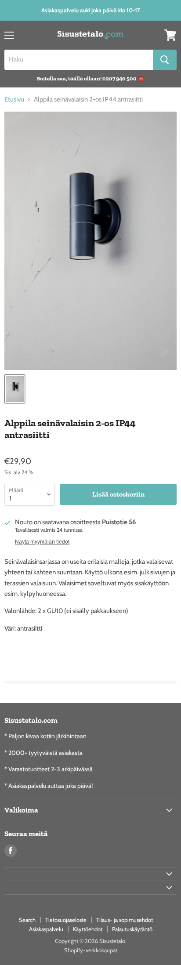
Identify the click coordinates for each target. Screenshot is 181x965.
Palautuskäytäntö (132, 928)
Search (27, 919)
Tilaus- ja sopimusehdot (124, 919)
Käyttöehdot (87, 928)
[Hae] (165, 60)
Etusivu (14, 99)
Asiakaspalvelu (46, 928)
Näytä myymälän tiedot (42, 542)
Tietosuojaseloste (66, 919)
